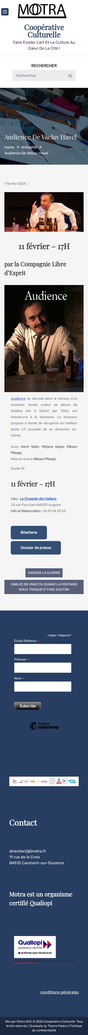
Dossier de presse (36, 547)
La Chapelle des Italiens (38, 499)
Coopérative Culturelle (44, 30)
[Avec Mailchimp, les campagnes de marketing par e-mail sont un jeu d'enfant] (44, 729)
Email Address (26, 640)
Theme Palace (58, 1026)
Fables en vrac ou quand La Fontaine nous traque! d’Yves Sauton (44, 587)
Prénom (21, 659)
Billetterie (29, 532)
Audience (18, 399)
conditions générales (59, 992)
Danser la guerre (44, 573)
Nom (19, 678)
